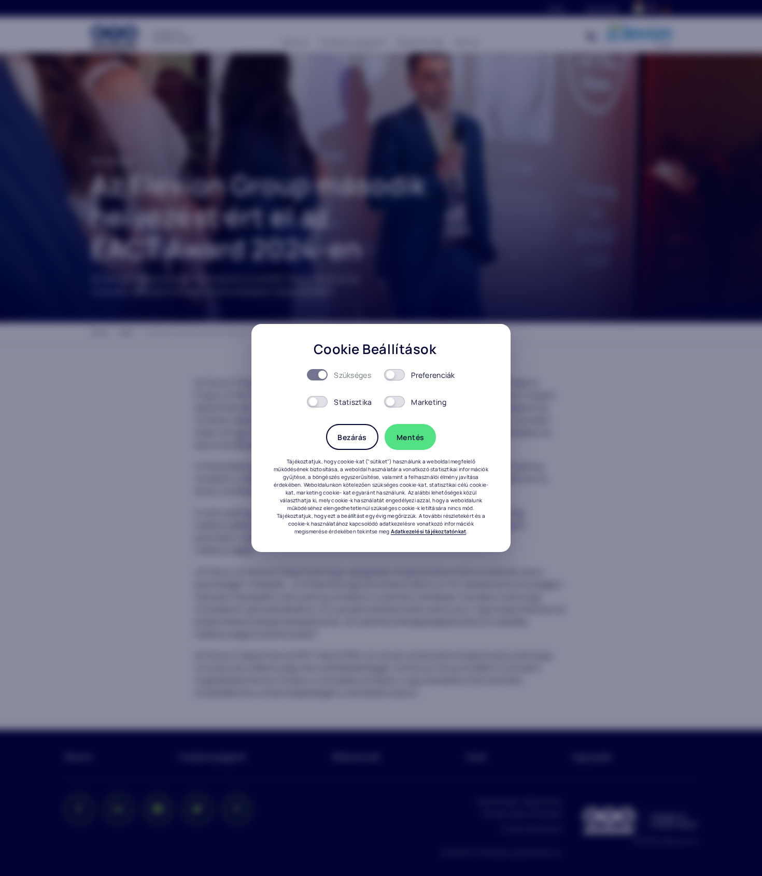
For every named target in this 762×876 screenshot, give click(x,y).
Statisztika (353, 402)
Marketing (428, 402)
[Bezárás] (488, 346)
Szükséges (352, 375)
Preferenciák (433, 375)
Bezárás (352, 437)
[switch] (394, 374)
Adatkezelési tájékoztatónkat (429, 531)
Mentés (411, 437)
